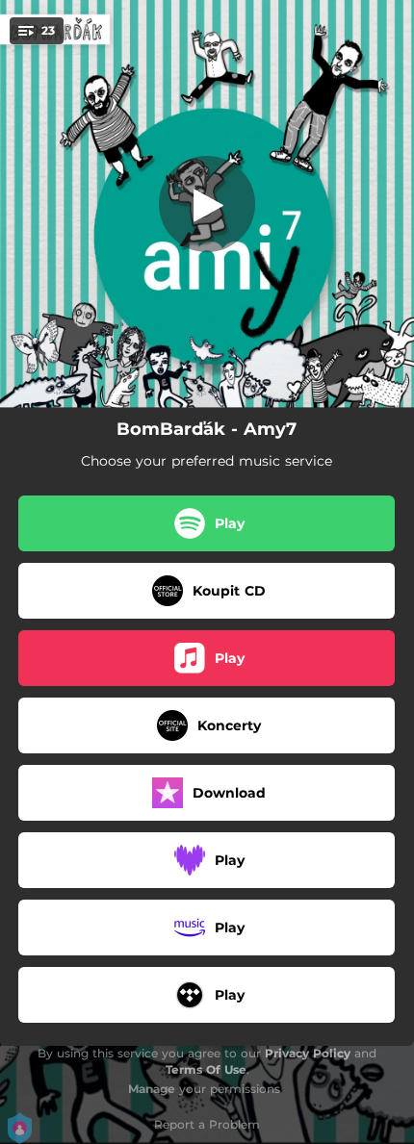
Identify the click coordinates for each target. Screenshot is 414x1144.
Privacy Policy (307, 1053)
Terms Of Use (206, 1069)
